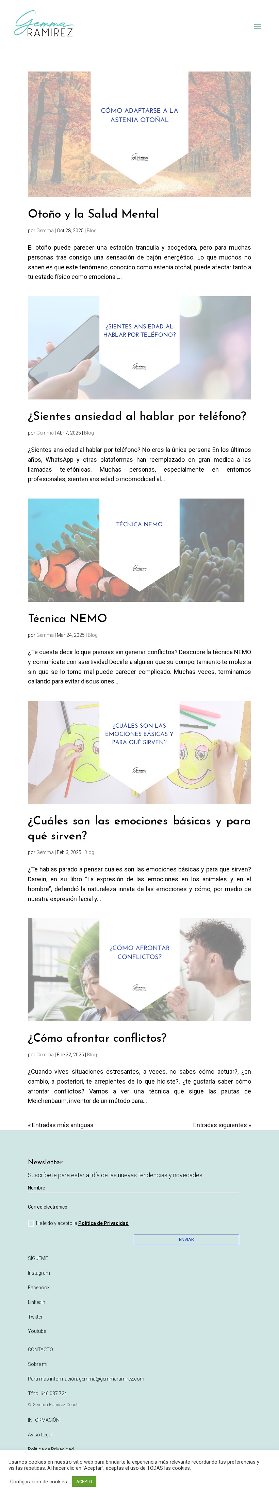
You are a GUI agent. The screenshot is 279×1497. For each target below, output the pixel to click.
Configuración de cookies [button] (38, 1482)
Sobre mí (37, 1364)
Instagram (39, 1273)
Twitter (35, 1317)
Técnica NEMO (67, 619)
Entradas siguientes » (222, 1125)
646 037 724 (53, 1393)
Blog (92, 230)
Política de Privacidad (103, 1223)
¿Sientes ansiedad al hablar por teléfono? (137, 417)
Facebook (39, 1287)
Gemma (45, 230)
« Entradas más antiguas (61, 1125)
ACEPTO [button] (84, 1481)
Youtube (37, 1331)
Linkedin (36, 1302)
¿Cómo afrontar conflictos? (97, 1039)
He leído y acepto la (82, 1223)
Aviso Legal (40, 1434)
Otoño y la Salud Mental (93, 215)
